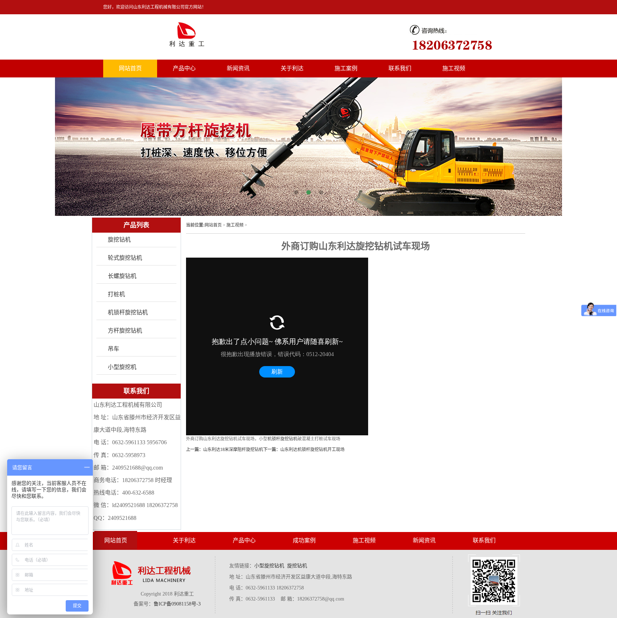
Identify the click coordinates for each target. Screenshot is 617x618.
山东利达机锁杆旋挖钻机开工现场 (312, 449)
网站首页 (130, 68)
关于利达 (292, 68)
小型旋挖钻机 (269, 565)
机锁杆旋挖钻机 (282, 438)
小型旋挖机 (122, 367)
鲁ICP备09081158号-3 (177, 604)
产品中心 (184, 68)
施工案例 (346, 68)
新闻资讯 (238, 68)
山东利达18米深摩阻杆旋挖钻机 (233, 449)
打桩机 (116, 294)
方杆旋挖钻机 (125, 331)
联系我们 (399, 68)
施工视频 (453, 68)
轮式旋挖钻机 (125, 258)
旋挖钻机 (119, 240)
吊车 (113, 349)
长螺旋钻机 (122, 276)
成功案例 (304, 540)
